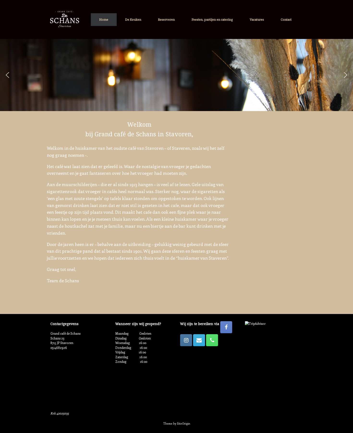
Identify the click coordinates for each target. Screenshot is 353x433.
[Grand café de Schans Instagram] (186, 340)
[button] (7, 75)
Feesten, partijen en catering (212, 19)
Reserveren (166, 19)
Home (103, 19)
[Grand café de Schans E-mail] (199, 340)
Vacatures (257, 19)
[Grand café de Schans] (64, 19)
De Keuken (133, 19)
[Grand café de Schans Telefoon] (212, 340)
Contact (286, 19)
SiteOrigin (183, 423)
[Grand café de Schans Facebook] (226, 327)
